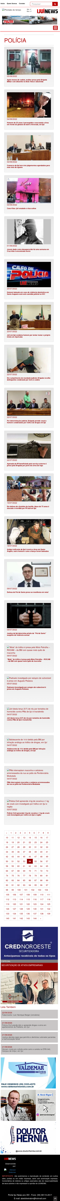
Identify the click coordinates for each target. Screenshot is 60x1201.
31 (35, 847)
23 (35, 842)
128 (21, 908)
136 (28, 913)
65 (47, 866)
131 (41, 908)
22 (30, 842)
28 (18, 847)
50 (7, 861)
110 (41, 894)
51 (13, 861)
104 (46, 889)
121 (21, 904)
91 (13, 885)
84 (18, 880)
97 (47, 885)
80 (41, 875)
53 (24, 861)
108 (28, 894)
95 (35, 885)
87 (35, 880)
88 (41, 880)
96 (41, 885)
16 (41, 837)
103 (39, 889)
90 (7, 885)
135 (21, 913)
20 (18, 842)
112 (7, 899)
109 (35, 894)
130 (35, 908)
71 (35, 870)
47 (35, 856)
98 (7, 889)
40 (41, 851)
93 (24, 885)
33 (47, 847)
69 (24, 870)
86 (30, 880)
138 (41, 913)
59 (13, 866)
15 (35, 837)
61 (24, 866)
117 (41, 899)
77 (24, 875)
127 (14, 908)
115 (28, 899)
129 (28, 908)
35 (13, 851)
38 (30, 851)
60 (18, 866)
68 (18, 870)
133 (7, 913)
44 (18, 856)
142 (21, 918)
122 (28, 904)
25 (47, 842)
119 (7, 904)
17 (47, 837)
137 (35, 913)
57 (47, 861)
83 (13, 880)
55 (35, 861)
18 (7, 842)
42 (7, 856)
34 (7, 851)
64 (41, 866)
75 (13, 875)
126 (7, 908)
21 (24, 842)
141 (14, 918)
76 (18, 875)
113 (14, 899)
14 (30, 837)
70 (30, 870)
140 (7, 918)
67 (13, 870)
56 (41, 861)
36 (18, 851)
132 (48, 908)
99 (13, 889)
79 (35, 875)
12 (18, 837)
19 (13, 842)
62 (30, 866)
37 (24, 851)
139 (48, 913)
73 (47, 870)
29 (24, 847)
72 (41, 870)
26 (7, 847)
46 (30, 856)
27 (13, 847)
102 (32, 889)
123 (35, 904)
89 (47, 880)
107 (21, 894)
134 (14, 913)
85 (24, 880)
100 (19, 889)
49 (47, 856)
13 (24, 837)
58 (7, 866)
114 (21, 899)
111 (48, 894)
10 (7, 837)
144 (35, 918)
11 (13, 837)
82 (7, 880)
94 (30, 885)
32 (41, 847)
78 (30, 875)
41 (47, 851)
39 (35, 851)
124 (41, 904)
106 (14, 894)
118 (48, 899)
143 (28, 918)
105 (7, 894)
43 (13, 856)
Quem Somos (12, 3)
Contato (22, 3)
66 (7, 870)
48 (41, 856)
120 (14, 904)
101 (25, 889)
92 (18, 885)
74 (7, 875)
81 (47, 875)
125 (48, 904)
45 (24, 856)
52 (18, 861)
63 (35, 866)
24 (41, 842)
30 (30, 847)
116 (35, 899)
